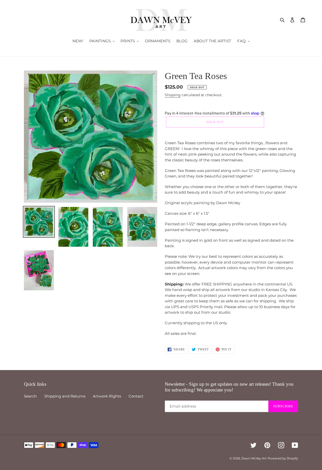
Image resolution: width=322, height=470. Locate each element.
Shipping (173, 95)
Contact (136, 396)
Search (30, 396)
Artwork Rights (107, 396)
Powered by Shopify (283, 458)
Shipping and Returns (64, 396)
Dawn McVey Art (254, 458)
